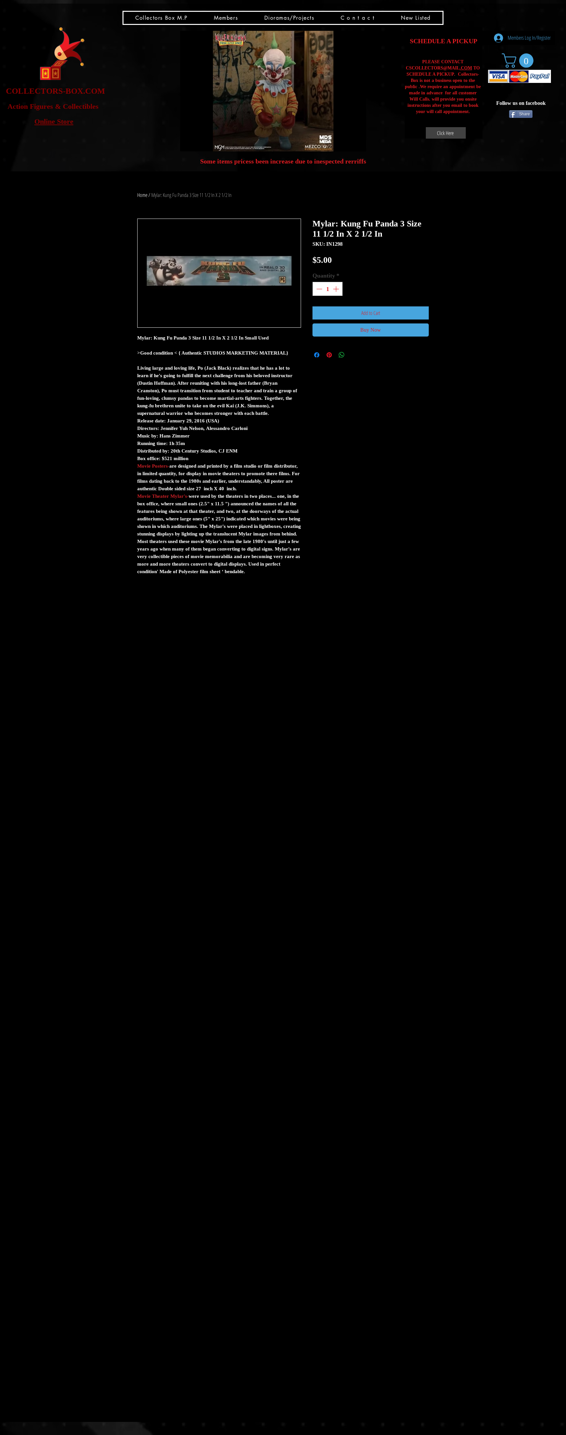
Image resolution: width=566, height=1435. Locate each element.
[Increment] (336, 289)
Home (142, 195)
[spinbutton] (327, 289)
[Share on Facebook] (317, 355)
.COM (466, 68)
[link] (519, 60)
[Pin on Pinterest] (329, 355)
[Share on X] (354, 355)
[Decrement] (318, 289)
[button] (273, 91)
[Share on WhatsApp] (342, 355)
